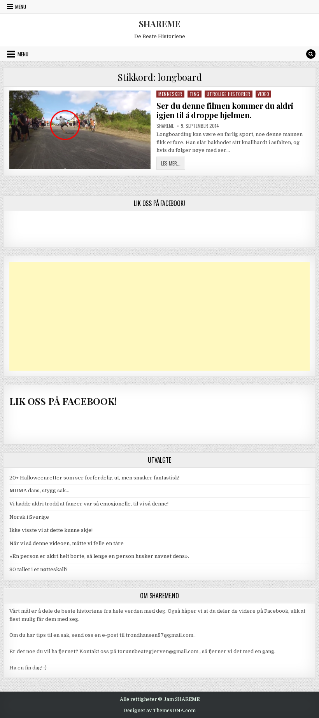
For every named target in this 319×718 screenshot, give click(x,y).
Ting (194, 94)
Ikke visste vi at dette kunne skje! (51, 530)
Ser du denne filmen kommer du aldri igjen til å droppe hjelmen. (224, 110)
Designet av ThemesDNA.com (159, 710)
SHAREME (160, 24)
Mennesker (170, 94)
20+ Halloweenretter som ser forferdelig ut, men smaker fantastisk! (94, 478)
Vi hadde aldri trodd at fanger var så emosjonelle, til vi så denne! (88, 504)
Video (264, 94)
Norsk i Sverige (29, 517)
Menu (20, 6)
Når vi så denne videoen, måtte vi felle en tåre (66, 543)
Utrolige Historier (229, 94)
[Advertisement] (159, 316)
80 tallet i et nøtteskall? (38, 569)
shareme (165, 126)
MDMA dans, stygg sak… (39, 490)
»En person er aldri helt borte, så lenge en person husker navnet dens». (99, 556)
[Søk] (310, 54)
